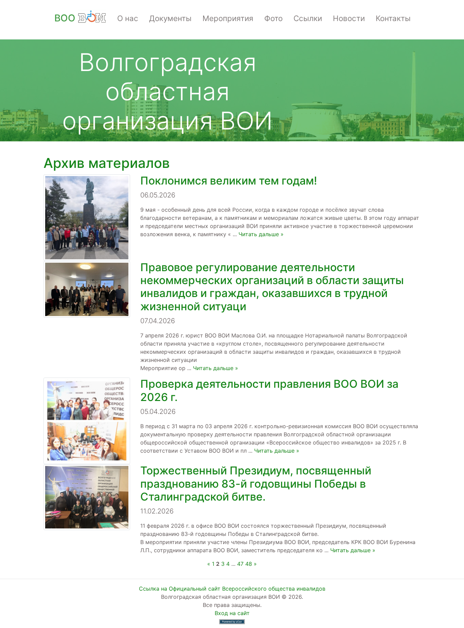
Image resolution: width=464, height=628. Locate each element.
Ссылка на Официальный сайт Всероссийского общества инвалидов (232, 588)
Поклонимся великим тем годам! (228, 180)
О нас (127, 18)
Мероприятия (227, 18)
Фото (273, 18)
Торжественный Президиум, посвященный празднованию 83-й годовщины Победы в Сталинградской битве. (255, 483)
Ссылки (307, 18)
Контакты (393, 18)
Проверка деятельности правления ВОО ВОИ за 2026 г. (269, 390)
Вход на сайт (232, 613)
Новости (349, 18)
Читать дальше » (261, 234)
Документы (170, 18)
